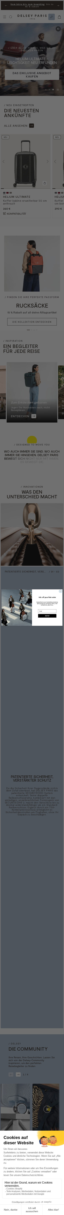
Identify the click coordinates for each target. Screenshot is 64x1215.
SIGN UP (47, 615)
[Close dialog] (60, 591)
